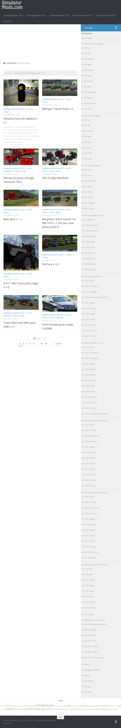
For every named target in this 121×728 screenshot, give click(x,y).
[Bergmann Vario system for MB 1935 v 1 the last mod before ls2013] (59, 198)
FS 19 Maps (88, 574)
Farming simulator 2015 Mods (96, 420)
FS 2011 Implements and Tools (96, 297)
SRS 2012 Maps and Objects (95, 624)
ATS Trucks (88, 109)
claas (19, 706)
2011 (2, 706)
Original (43, 709)
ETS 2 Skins (88, 197)
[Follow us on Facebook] (116, 27)
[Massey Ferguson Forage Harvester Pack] (21, 157)
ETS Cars (87, 125)
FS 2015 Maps (89, 447)
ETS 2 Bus (87, 170)
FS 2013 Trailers (90, 402)
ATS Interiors (89, 59)
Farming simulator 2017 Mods (96, 492)
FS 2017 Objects (90, 524)
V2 (114, 709)
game (81, 706)
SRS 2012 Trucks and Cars (94, 657)
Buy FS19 (7, 21)
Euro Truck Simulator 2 (93, 165)
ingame (92, 706)
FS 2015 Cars (89, 425)
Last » (59, 343)
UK (99, 709)
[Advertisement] (40, 43)
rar (53, 709)
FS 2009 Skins (89, 253)
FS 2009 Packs (89, 247)
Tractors (87, 664)
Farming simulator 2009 (13, 15)
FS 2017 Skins (89, 535)
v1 (112, 709)
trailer (95, 709)
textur (78, 709)
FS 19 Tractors (89, 585)
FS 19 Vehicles (89, 602)
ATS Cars (87, 53)
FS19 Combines (90, 607)
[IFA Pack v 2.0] (59, 243)
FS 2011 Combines (91, 286)
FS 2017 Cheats (90, 502)
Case (16, 706)
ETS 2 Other (88, 192)
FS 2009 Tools (89, 258)
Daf (23, 706)
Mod (17, 709)
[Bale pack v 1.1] (21, 198)
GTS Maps (88, 686)
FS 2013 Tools (89, 391)
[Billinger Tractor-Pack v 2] (59, 87)
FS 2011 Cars (89, 280)
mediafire (9, 709)
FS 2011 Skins (54, 171)
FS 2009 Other (89, 242)
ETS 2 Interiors (89, 181)
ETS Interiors (89, 131)
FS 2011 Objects (90, 308)
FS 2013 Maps (89, 364)
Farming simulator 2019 (105, 15)
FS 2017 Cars (89, 497)
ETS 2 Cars (88, 175)
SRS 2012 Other (90, 630)
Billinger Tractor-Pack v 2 (57, 108)
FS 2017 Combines (91, 508)
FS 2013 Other (89, 375)
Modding (22, 709)
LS (110, 706)
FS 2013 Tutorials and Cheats (95, 413)
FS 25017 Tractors (91, 552)
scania (58, 709)
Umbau (103, 709)
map (118, 705)
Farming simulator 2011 (36, 15)
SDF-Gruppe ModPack (55, 178)
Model (29, 709)
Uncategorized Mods (92, 670)
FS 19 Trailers (89, 591)
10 (41, 343)
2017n (7, 705)
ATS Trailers (88, 98)
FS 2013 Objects (90, 369)
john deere (104, 706)
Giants (86, 705)
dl (36, 705)
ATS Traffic (88, 86)
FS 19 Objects (89, 580)
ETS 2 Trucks (89, 208)
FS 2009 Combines (91, 225)
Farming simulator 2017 (82, 15)
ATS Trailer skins (90, 92)
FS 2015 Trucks (90, 486)
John (98, 705)
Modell (36, 709)
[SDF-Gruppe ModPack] (59, 157)
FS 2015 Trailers (90, 480)
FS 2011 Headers (91, 292)
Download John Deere (60, 706)
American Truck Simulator (94, 43)
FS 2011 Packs (20, 171)
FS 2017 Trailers (90, 546)
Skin (61, 709)
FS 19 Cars (88, 569)
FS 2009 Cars (89, 219)
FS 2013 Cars (89, 347)
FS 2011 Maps (89, 303)
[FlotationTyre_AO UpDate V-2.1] (21, 92)
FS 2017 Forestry (90, 513)
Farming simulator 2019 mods (96, 564)
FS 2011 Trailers (56, 318)
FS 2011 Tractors (90, 325)
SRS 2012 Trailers (91, 652)
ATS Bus (87, 48)
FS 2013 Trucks (90, 408)
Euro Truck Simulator (92, 115)
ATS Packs (88, 75)
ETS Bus (87, 120)
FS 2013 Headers (91, 358)
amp (13, 706)
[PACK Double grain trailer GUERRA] (59, 303)
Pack (49, 709)
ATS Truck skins (90, 103)
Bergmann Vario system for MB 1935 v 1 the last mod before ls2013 (59, 223)
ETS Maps (87, 136)
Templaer (72, 709)
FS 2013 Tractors (90, 397)
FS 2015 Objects (90, 452)
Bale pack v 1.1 (13, 219)
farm (72, 706)
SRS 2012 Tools (90, 641)
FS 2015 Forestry (90, 441)
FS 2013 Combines (91, 353)
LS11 (114, 706)
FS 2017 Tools (89, 541)
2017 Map (88, 38)
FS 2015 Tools (89, 469)
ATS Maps (87, 64)
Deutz (32, 706)
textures (90, 709)
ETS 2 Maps (88, 186)
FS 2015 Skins (89, 463)
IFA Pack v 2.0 (50, 264)
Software (66, 709)
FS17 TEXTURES (90, 558)
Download (45, 705)
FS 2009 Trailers (90, 269)
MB (3, 709)
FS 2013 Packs (89, 380)
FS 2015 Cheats (90, 430)
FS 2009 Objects (90, 236)
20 (46, 343)
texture (84, 709)
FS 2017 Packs (89, 530)
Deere (26, 705)
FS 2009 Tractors (90, 264)
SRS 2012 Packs (90, 635)
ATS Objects (88, 70)
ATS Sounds (88, 81)
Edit (69, 705)
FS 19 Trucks (89, 596)
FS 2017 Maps (89, 519)
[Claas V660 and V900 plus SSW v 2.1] (21, 302)
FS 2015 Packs (89, 458)
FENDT (77, 706)
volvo (117, 709)
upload (109, 709)
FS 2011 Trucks (90, 336)
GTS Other (88, 692)
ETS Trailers (88, 153)
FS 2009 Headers (91, 231)
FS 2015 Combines (91, 436)
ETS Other (88, 142)
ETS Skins (87, 147)
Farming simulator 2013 (59, 15)
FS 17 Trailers (89, 614)
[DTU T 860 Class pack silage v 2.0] (21, 252)
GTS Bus (87, 675)
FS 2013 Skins (89, 386)
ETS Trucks (88, 159)
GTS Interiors (89, 681)
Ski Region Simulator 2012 (94, 620)
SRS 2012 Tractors (91, 646)
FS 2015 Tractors (90, 474)
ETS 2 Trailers (89, 203)
